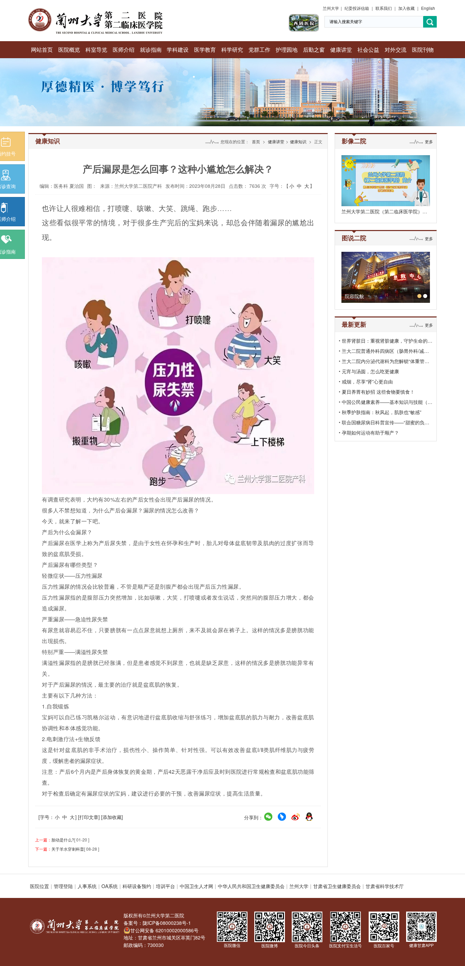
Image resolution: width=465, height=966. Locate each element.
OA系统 (109, 886)
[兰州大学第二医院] (95, 10)
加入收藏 (406, 8)
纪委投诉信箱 (356, 8)
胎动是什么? (62, 839)
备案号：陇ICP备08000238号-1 (157, 922)
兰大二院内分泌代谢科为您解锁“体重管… (385, 361)
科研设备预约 (137, 886)
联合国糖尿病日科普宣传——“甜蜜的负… (385, 422)
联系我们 (383, 8)
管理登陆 (63, 886)
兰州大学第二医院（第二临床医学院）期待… (389, 211)
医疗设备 (393, 296)
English (428, 8)
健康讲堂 (341, 49)
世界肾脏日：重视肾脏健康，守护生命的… (387, 340)
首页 (256, 141)
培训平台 (165, 886)
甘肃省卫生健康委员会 (337, 886)
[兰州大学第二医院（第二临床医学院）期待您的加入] (385, 180)
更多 (429, 141)
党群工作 (259, 49)
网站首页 (42, 49)
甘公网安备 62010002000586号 (164, 930)
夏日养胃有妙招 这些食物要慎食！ (378, 391)
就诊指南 (151, 49)
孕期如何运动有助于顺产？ (370, 432)
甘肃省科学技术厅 (385, 886)
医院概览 (69, 49)
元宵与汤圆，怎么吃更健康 (370, 371)
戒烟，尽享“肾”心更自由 (367, 381)
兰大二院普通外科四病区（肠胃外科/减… (385, 350)
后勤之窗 (314, 49)
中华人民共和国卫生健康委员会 (251, 886)
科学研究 (232, 49)
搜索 (430, 22)
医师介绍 (123, 49)
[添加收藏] (112, 817)
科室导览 (96, 49)
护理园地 (287, 49)
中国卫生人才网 (196, 886)
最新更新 (354, 324)
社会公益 (368, 49)
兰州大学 (331, 8)
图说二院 (354, 237)
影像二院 (354, 140)
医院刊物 (423, 49)
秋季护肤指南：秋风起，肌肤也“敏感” (381, 412)
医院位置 (39, 886)
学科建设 (178, 49)
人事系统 (87, 886)
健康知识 (298, 141)
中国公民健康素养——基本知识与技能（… (387, 401)
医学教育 (205, 49)
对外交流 (395, 49)
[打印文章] (89, 817)
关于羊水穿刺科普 (67, 849)
